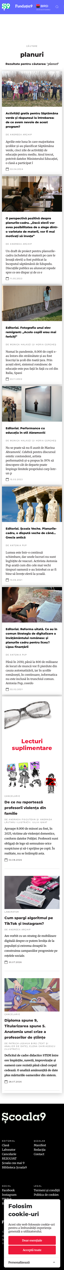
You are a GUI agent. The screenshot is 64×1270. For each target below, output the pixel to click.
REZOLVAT (9, 1158)
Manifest (40, 1145)
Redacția (40, 1149)
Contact (39, 1154)
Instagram (9, 1194)
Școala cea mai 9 (13, 1163)
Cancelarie (9, 1154)
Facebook (8, 1190)
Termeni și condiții (47, 1190)
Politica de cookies (46, 1194)
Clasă (5, 1145)
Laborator (8, 1149)
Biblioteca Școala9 (14, 1167)
